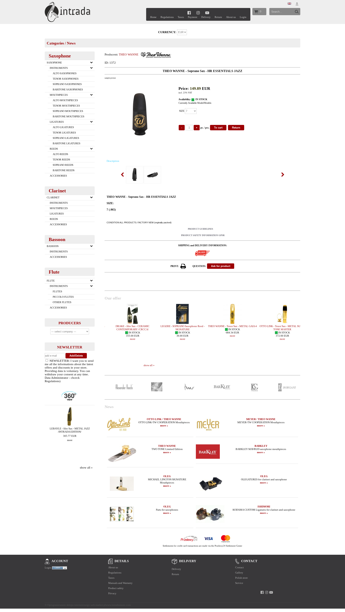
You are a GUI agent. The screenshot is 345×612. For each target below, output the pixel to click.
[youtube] (207, 12)
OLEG (167, 476)
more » (164, 425)
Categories (55, 43)
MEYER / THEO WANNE (261, 419)
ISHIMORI (264, 506)
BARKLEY (261, 445)
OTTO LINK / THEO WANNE (164, 419)
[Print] (183, 266)
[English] (289, 3)
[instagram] (198, 12)
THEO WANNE (128, 54)
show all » (86, 467)
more (69, 440)
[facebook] (189, 12)
